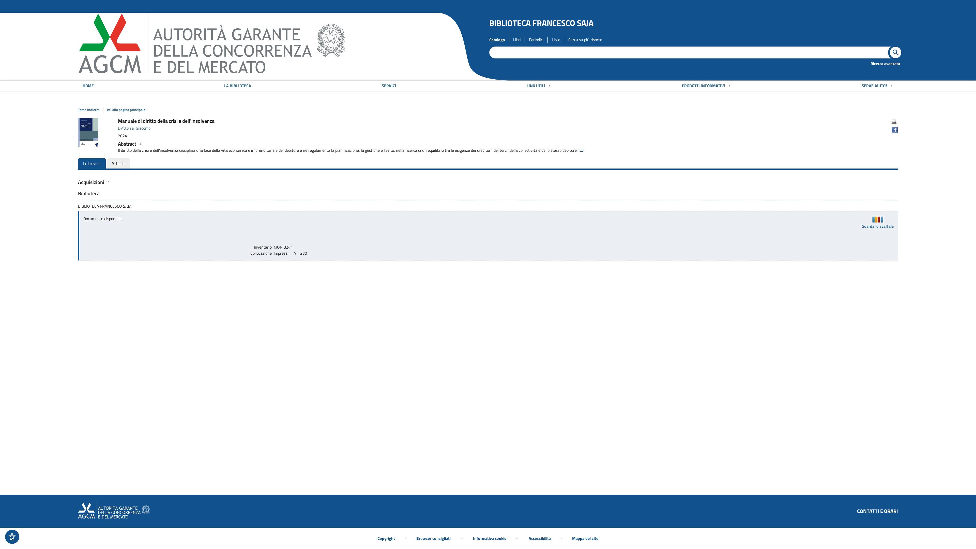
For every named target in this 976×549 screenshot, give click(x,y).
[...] (581, 150)
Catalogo (497, 40)
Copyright (386, 538)
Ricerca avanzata (885, 63)
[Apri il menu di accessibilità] (12, 537)
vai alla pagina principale (126, 110)
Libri (517, 40)
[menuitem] (88, 86)
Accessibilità (540, 538)
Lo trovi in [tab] (92, 163)
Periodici (536, 40)
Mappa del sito (585, 538)
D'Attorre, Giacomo (134, 128)
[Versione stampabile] (894, 122)
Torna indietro (88, 110)
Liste (556, 40)
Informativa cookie (489, 538)
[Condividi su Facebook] (895, 130)
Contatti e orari (877, 511)
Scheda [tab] (118, 163)
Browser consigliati (433, 538)
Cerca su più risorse (585, 40)
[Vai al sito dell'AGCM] (212, 44)
